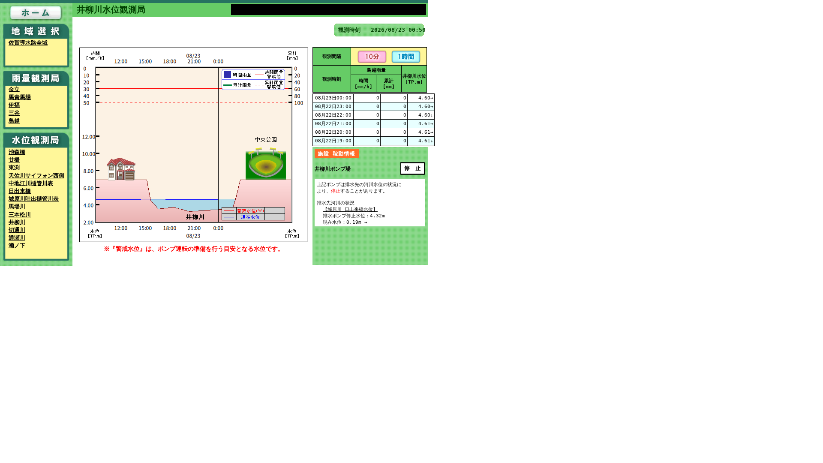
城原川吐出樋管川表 (34, 198)
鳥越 (14, 120)
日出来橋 (20, 191)
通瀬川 (17, 238)
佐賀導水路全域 (28, 42)
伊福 (14, 105)
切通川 (17, 230)
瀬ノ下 (17, 245)
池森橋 (17, 152)
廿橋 (14, 159)
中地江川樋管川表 (31, 183)
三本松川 (20, 214)
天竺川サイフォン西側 (36, 175)
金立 (14, 89)
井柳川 (17, 222)
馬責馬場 (20, 97)
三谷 (14, 113)
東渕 (14, 167)
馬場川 (17, 206)
